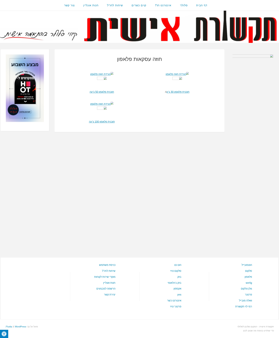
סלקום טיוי (175, 271)
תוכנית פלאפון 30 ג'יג (178, 92)
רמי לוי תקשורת (243, 306)
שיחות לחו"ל (108, 271)
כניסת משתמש (107, 265)
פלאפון (248, 276)
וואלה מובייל (245, 300)
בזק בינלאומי (174, 282)
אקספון (177, 288)
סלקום (248, 271)
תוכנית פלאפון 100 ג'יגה (102, 121)
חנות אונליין (109, 282)
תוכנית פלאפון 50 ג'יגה (102, 92)
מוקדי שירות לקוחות (104, 276)
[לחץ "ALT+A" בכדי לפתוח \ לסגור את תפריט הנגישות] (4, 334)
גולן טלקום (246, 288)
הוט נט (177, 265)
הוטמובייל (247, 265)
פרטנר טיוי (175, 306)
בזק (179, 276)
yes (179, 294)
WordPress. (15, 326)
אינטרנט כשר (174, 300)
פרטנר (248, 294)
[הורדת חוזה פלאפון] (101, 74)
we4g (249, 282)
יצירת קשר (109, 294)
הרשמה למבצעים (105, 288)
